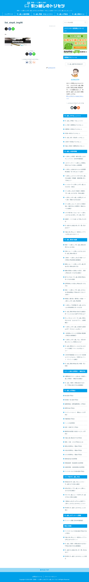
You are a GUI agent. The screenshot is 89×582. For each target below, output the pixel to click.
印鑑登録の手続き (70, 419)
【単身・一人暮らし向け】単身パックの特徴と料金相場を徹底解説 (75, 259)
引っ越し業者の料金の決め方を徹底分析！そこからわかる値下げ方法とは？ (75, 313)
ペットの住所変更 (70, 423)
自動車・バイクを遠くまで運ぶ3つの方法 (75, 220)
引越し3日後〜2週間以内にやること (75, 146)
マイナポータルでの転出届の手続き (74, 471)
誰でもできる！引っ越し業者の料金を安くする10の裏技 (75, 278)
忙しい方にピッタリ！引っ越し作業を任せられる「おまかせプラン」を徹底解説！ (75, 320)
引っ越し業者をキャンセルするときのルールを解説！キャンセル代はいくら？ (75, 348)
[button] (85, 22)
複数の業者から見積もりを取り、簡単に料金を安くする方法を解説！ (75, 272)
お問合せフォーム (37, 576)
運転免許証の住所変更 (71, 458)
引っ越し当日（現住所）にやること (74, 137)
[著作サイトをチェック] (26, 62)
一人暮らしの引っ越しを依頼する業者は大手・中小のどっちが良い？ (75, 328)
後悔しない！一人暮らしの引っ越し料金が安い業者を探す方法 (75, 265)
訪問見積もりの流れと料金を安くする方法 (75, 284)
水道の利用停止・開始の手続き (73, 450)
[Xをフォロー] (30, 62)
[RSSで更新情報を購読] (34, 62)
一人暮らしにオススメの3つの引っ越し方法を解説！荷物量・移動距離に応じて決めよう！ (75, 178)
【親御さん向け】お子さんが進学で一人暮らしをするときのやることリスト (75, 502)
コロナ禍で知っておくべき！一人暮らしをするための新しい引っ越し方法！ (75, 214)
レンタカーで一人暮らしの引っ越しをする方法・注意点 (75, 185)
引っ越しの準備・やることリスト (74, 120)
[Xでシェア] (6, 28)
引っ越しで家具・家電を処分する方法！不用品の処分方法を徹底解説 (74, 384)
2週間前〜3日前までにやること (73, 129)
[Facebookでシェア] (9, 28)
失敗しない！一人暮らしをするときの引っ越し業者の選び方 (75, 252)
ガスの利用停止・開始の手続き (73, 454)
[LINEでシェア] (13, 28)
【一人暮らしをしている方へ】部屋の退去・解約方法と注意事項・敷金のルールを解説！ (75, 206)
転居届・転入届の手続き (71, 399)
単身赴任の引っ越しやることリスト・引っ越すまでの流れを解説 (75, 483)
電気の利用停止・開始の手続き (73, 446)
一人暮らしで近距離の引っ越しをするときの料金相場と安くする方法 (75, 306)
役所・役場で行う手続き (71, 427)
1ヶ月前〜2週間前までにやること (74, 125)
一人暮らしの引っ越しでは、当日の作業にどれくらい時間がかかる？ (75, 341)
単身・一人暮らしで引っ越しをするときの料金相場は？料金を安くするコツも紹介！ (75, 292)
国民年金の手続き (70, 408)
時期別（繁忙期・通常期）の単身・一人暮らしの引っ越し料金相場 (75, 300)
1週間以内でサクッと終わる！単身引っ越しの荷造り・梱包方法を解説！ (75, 377)
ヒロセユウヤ (75, 79)
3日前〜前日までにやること (72, 133)
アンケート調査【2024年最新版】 (74, 520)
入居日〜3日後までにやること (73, 141)
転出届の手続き (69, 395)
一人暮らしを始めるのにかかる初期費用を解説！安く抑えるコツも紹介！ (75, 170)
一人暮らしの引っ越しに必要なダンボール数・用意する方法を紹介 (75, 198)
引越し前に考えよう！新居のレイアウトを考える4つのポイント (75, 233)
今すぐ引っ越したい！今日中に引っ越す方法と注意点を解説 (75, 496)
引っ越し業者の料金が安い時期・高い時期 (75, 365)
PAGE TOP (45, 570)
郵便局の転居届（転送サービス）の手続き (75, 432)
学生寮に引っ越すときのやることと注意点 (75, 509)
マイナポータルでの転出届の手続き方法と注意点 (76, 532)
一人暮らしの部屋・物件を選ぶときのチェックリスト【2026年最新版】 (75, 157)
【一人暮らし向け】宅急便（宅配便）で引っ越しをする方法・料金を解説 (75, 192)
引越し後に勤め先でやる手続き (73, 438)
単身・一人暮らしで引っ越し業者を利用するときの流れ (75, 246)
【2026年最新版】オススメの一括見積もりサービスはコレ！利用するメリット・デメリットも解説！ (75, 357)
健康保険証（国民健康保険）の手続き (75, 404)
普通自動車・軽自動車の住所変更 (74, 463)
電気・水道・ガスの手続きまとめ (74, 442)
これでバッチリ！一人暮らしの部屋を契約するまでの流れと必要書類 (75, 164)
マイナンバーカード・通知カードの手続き (75, 413)
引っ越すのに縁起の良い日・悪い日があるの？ (75, 226)
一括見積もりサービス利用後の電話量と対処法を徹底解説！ (75, 334)
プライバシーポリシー (51, 576)
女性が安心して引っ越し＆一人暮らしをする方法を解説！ (75, 489)
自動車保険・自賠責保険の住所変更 (74, 467)
